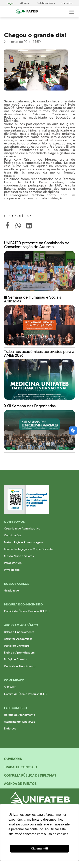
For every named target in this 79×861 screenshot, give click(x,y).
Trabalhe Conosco (20, 767)
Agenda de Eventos (20, 783)
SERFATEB (10, 687)
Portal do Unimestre (17, 645)
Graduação (11, 590)
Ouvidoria (13, 758)
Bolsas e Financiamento (19, 632)
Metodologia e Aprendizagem (23, 542)
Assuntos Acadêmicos (18, 639)
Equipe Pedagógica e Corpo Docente (28, 549)
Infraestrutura (13, 563)
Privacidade (12, 570)
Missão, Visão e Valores (19, 556)
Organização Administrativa (22, 528)
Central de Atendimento (19, 666)
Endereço (10, 728)
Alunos (24, 3)
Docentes (66, 3)
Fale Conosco (15, 707)
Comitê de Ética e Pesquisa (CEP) (25, 611)
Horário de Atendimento (19, 715)
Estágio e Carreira (15, 659)
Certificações (12, 535)
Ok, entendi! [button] (39, 848)
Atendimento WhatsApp (19, 721)
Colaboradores (46, 3)
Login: (10, 3)
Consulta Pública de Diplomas (30, 775)
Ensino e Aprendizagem (19, 652)
